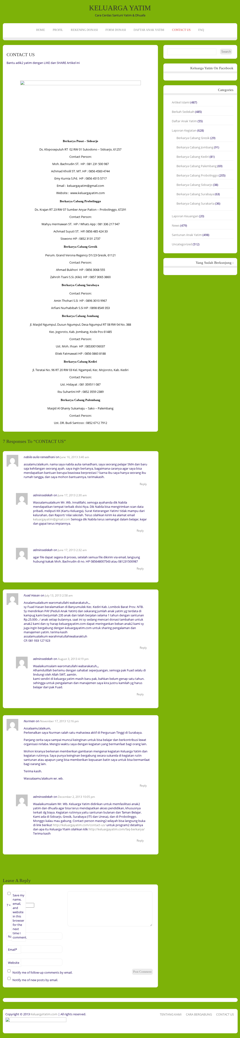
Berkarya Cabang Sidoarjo (194, 185)
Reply (143, 484)
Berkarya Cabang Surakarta (195, 203)
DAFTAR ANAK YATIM (149, 30)
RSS (4, 67)
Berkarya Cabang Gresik (193, 138)
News (176, 225)
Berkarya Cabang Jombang (194, 147)
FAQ (201, 30)
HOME (40, 30)
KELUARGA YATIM (120, 8)
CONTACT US (181, 30)
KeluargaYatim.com (43, 1014)
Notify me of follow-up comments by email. (42, 972)
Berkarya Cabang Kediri (192, 157)
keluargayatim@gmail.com (51, 519)
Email (12, 949)
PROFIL (58, 30)
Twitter (4, 60)
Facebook (4, 53)
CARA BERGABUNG (199, 1014)
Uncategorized (182, 244)
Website (13, 963)
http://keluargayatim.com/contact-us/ (79, 825)
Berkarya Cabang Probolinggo (197, 175)
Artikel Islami (181, 102)
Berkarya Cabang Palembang (196, 166)
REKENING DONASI (84, 30)
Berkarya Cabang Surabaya (195, 194)
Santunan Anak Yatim (187, 235)
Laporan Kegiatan (184, 130)
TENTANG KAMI (171, 1014)
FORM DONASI (115, 30)
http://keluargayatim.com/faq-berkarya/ (117, 829)
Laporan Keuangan (185, 216)
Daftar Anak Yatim (184, 121)
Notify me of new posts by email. (35, 980)
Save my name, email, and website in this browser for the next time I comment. (19, 916)
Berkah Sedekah (183, 112)
